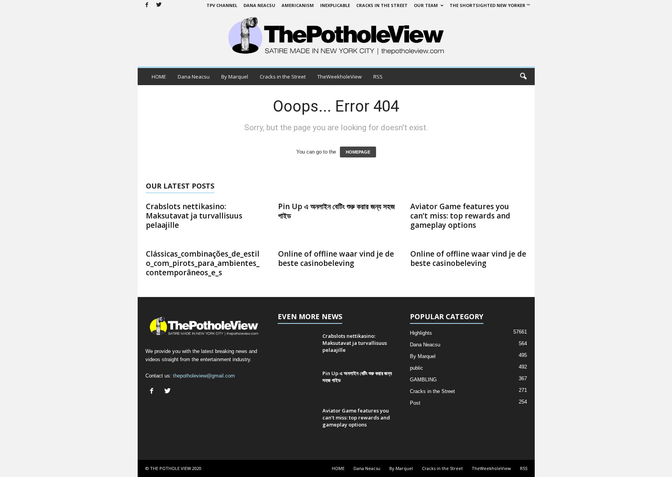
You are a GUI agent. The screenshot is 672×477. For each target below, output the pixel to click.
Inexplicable (335, 5)
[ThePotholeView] (336, 37)
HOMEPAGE (358, 152)
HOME (159, 76)
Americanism (298, 5)
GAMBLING (423, 380)
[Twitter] (159, 5)
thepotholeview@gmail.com (204, 376)
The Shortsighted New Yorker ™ (490, 5)
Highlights (421, 333)
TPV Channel (221, 5)
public (416, 368)
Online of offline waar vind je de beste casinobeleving (336, 258)
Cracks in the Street (382, 5)
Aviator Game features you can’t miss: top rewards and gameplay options (460, 215)
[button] (523, 76)
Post (415, 403)
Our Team (426, 5)
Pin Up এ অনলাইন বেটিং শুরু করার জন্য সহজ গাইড (336, 211)
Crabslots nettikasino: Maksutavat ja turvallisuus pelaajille (194, 215)
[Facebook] (147, 5)
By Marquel (234, 76)
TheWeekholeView (339, 76)
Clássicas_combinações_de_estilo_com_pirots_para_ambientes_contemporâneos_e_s (202, 263)
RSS (378, 76)
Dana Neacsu (259, 5)
